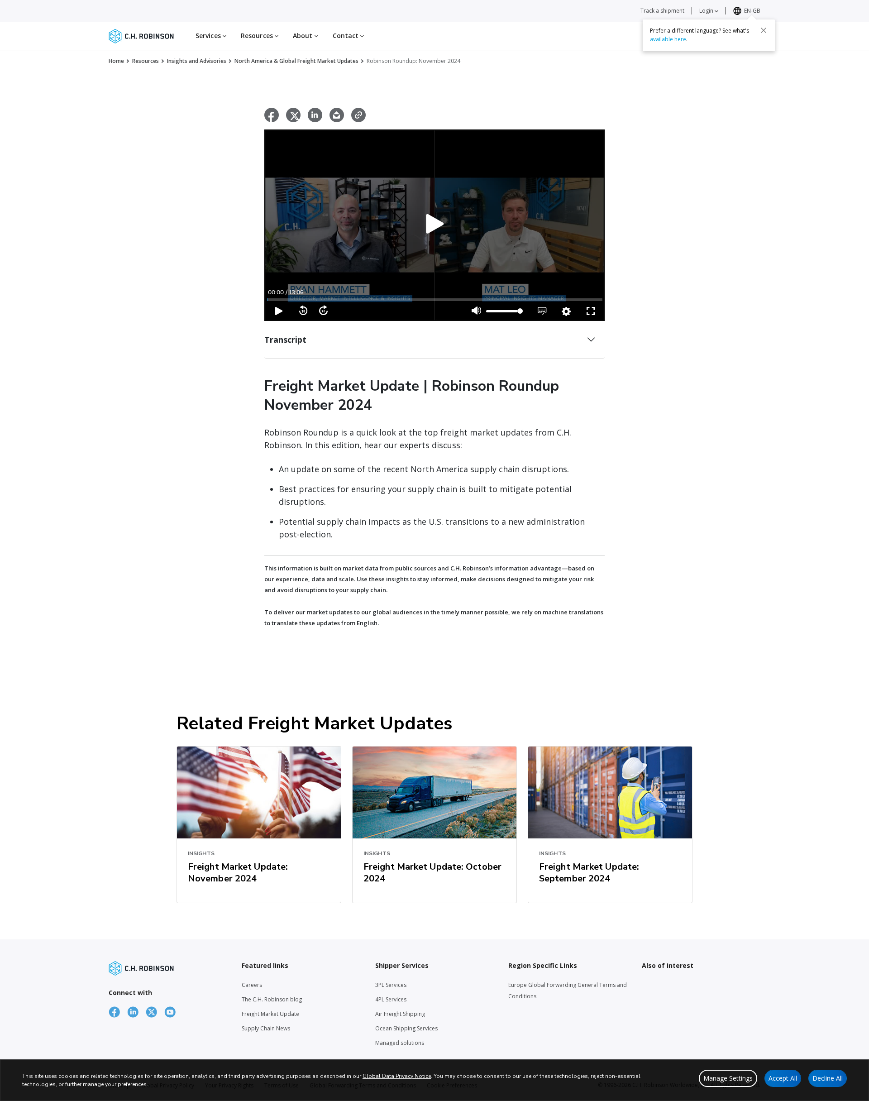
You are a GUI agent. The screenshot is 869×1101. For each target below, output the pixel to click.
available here (668, 39)
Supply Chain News (266, 1028)
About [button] (304, 35)
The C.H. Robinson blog (272, 999)
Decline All (827, 1078)
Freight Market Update (270, 1014)
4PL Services (390, 999)
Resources (145, 61)
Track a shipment (662, 10)
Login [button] (707, 10)
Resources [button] (258, 35)
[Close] (763, 30)
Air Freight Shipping (400, 1014)
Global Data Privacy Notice (397, 1076)
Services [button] (209, 35)
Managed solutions (399, 1043)
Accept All (783, 1078)
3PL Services (390, 985)
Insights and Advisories (196, 61)
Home (116, 61)
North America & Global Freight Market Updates (296, 61)
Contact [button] (347, 35)
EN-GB (752, 10)
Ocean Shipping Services (406, 1028)
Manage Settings (728, 1078)
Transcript (285, 339)
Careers (252, 985)
